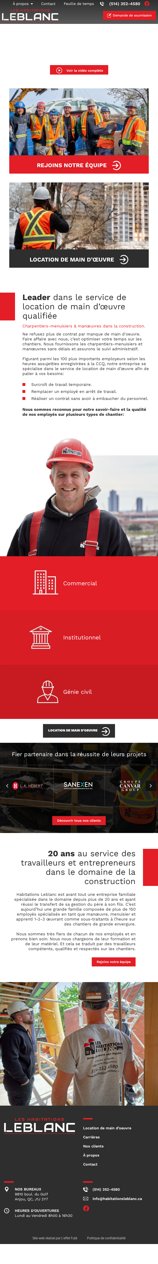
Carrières (91, 1137)
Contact (48, 3)
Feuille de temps (79, 3)
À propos (21, 3)
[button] (151, 786)
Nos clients (93, 1146)
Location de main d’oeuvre (107, 1128)
